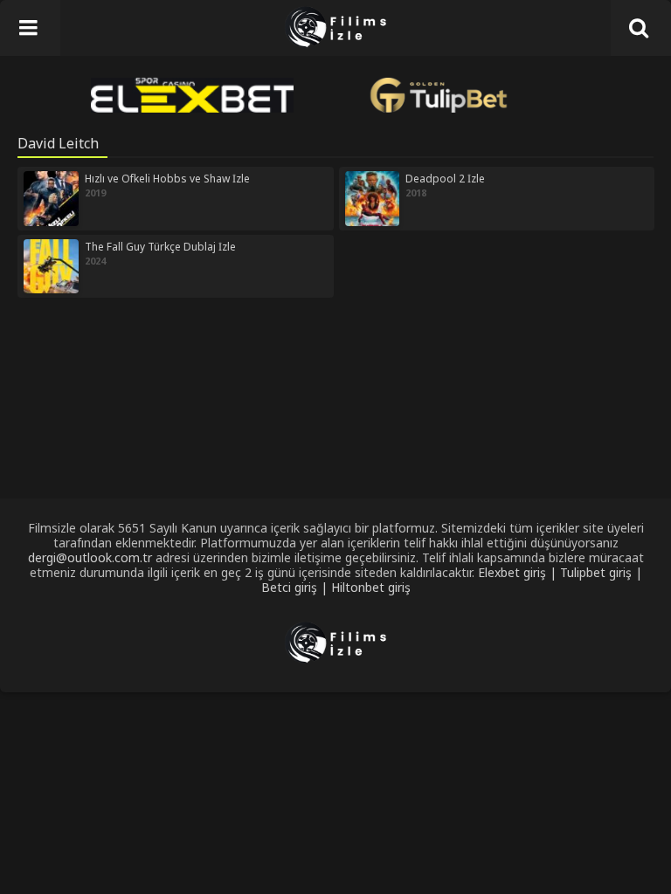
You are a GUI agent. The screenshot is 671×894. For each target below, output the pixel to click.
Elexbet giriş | (519, 572)
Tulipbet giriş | (601, 572)
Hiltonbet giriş (371, 587)
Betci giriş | (296, 587)
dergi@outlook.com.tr (90, 557)
